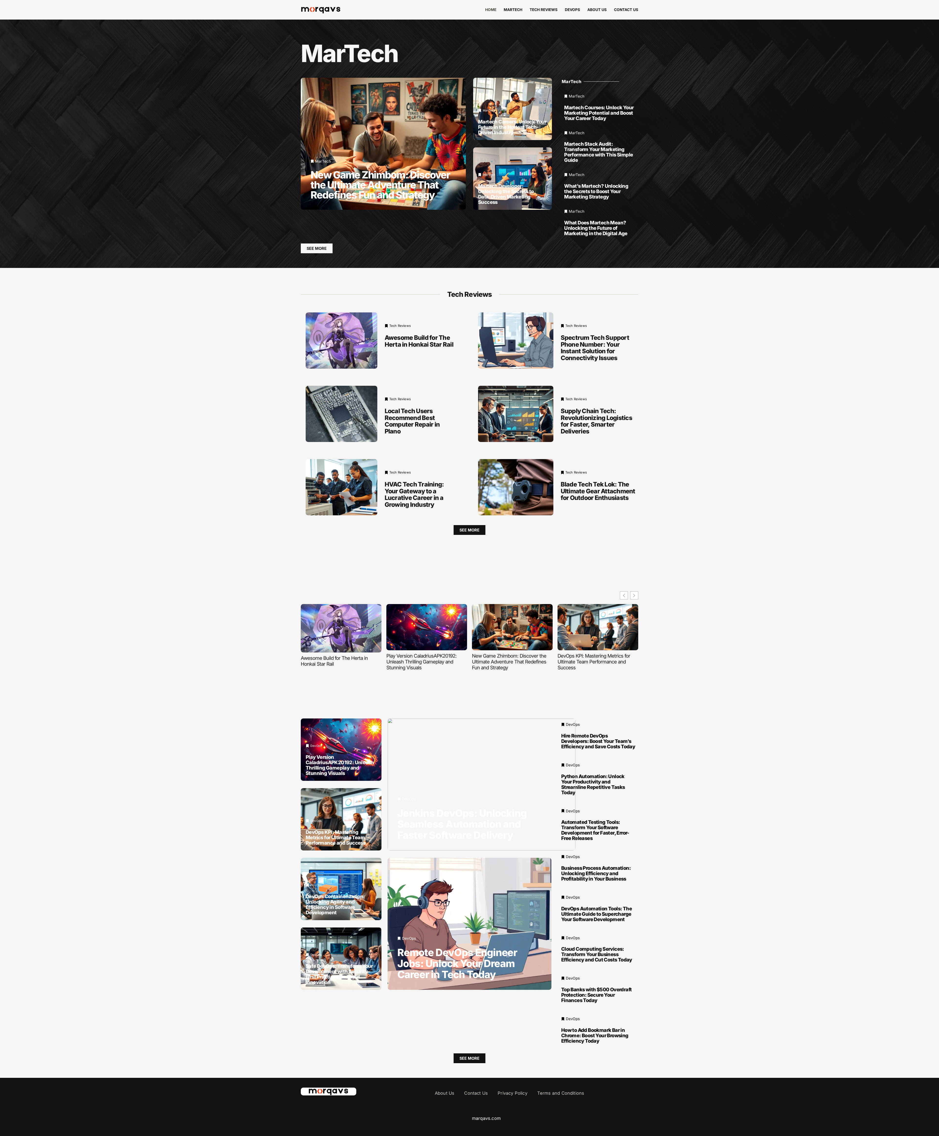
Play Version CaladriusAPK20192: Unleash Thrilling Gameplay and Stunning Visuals (421, 662)
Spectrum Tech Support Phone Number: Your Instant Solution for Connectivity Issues (595, 348)
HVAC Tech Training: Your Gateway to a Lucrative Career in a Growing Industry (414, 494)
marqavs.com (486, 1118)
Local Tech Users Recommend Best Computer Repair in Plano (412, 421)
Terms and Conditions (560, 1093)
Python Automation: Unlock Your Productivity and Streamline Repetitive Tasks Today (593, 784)
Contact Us (626, 9)
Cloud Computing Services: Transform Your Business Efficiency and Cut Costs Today (596, 954)
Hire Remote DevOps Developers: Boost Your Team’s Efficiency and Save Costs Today (598, 741)
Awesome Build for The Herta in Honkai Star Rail (419, 341)
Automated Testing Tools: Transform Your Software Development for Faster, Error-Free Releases (595, 830)
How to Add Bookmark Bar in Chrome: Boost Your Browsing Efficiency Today (594, 1035)
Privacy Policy (512, 1093)
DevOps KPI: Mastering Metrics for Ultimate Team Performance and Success (594, 662)
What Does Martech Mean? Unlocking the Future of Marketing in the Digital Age (595, 228)
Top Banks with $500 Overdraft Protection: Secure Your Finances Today (596, 995)
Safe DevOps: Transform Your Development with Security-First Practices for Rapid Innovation (339, 974)
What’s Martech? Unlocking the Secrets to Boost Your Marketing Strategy (596, 191)
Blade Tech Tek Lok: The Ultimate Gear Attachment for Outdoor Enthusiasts (598, 491)
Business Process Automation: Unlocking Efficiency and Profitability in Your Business (596, 873)
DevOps (572, 9)
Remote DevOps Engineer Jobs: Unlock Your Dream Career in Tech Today (457, 963)
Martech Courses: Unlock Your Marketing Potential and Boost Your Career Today (599, 113)
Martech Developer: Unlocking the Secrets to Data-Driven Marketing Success (506, 194)
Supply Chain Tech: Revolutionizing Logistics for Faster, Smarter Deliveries (596, 421)
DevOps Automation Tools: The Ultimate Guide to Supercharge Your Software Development (596, 914)
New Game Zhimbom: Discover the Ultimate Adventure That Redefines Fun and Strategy (380, 185)
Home (490, 9)
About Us (597, 9)
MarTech (513, 9)
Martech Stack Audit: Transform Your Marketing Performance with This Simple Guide (598, 152)
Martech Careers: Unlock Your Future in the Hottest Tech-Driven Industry (512, 127)
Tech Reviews (544, 9)
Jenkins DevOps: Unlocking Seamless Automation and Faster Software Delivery (461, 824)
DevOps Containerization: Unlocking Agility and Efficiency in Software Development (335, 904)
